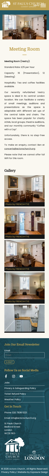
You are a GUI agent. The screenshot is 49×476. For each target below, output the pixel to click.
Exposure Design (39, 472)
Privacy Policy (8, 472)
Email (7, 350)
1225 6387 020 (19, 412)
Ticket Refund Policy (15, 393)
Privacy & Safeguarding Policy (20, 388)
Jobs (7, 382)
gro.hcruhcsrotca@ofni (23, 418)
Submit (9, 362)
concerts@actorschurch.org (19, 148)
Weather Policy (12, 399)
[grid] (24, 254)
